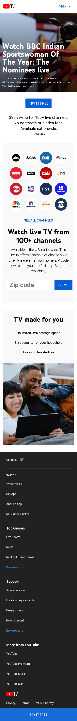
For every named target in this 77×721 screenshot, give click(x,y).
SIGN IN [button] (65, 6)
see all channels (38, 220)
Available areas (15, 590)
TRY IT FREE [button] (38, 103)
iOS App (11, 494)
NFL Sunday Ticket (17, 514)
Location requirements (20, 600)
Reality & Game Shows (20, 557)
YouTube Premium (18, 663)
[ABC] (15, 158)
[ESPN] (15, 173)
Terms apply (38, 134)
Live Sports (13, 537)
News (9, 547)
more (31, 86)
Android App (14, 504)
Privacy (10, 703)
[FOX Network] (46, 158)
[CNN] (46, 173)
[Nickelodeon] (46, 205)
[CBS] (30, 158)
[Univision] (61, 189)
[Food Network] (15, 189)
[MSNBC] (15, 205)
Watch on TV (14, 483)
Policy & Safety (44, 703)
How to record (15, 620)
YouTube (12, 653)
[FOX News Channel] (30, 189)
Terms (25, 703)
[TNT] (61, 205)
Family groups (15, 610)
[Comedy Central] (61, 173)
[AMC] (30, 173)
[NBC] (61, 158)
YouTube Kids (14, 683)
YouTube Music (15, 673)
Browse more (14, 567)
